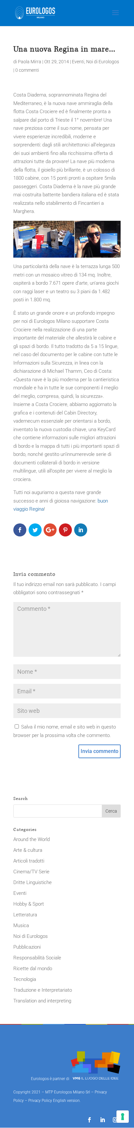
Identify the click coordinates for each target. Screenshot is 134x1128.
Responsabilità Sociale (37, 958)
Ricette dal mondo (32, 968)
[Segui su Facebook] (89, 1120)
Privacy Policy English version (54, 1100)
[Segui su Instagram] (115, 1120)
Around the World (31, 839)
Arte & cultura (27, 850)
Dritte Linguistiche (32, 882)
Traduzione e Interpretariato (42, 990)
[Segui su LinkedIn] (102, 1120)
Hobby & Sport (28, 904)
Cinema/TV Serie (31, 872)
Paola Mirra (29, 61)
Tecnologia (24, 979)
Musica (21, 925)
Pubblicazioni (27, 947)
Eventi (78, 61)
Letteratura (25, 915)
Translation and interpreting (42, 1001)
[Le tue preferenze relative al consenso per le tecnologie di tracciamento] (122, 1116)
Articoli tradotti (28, 861)
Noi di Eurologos (102, 61)
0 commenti (27, 70)
